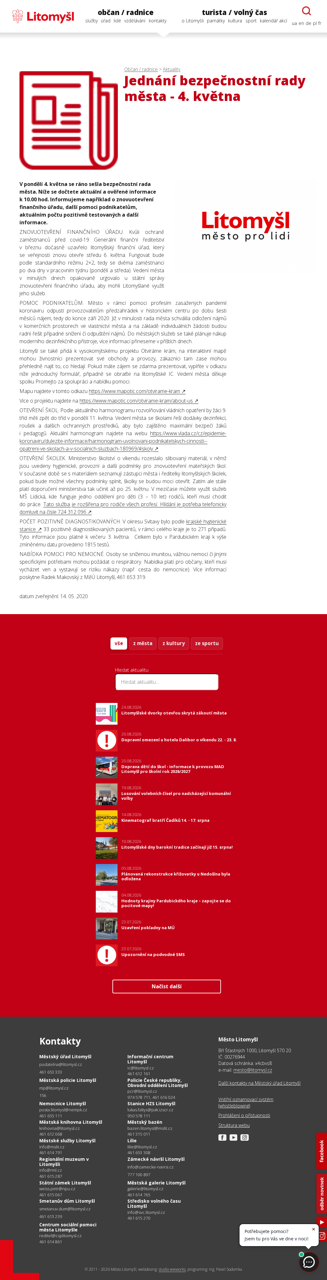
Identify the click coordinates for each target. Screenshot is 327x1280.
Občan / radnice (141, 69)
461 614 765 (138, 1195)
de (308, 23)
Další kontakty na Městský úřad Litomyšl (259, 1083)
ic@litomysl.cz (140, 1068)
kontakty (157, 21)
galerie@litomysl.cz (145, 1188)
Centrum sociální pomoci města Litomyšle (67, 1227)
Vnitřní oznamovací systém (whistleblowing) (245, 1102)
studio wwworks (172, 1269)
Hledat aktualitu (131, 670)
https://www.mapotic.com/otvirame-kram (134, 391)
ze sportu (207, 643)
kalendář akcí (273, 21)
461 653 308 (138, 1152)
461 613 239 (50, 1216)
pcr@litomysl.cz (142, 1091)
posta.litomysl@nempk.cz (63, 1109)
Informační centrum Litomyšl (150, 1059)
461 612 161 (138, 1073)
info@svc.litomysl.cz (146, 1212)
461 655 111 (50, 1116)
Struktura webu (234, 1125)
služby (91, 21)
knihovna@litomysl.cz (59, 1128)
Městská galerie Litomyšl (156, 1183)
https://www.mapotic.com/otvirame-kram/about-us (136, 400)
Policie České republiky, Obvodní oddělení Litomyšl (157, 1082)
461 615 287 (50, 1176)
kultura (235, 21)
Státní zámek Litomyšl (65, 1183)
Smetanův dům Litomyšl (67, 1201)
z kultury (174, 643)
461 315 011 (138, 1134)
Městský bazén (144, 1122)
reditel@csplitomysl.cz (60, 1235)
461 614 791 (50, 1152)
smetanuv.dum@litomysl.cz (65, 1209)
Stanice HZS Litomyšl (151, 1103)
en (301, 23)
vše (119, 643)
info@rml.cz (50, 1170)
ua (294, 23)
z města (142, 643)
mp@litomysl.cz (54, 1088)
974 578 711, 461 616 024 (151, 1097)
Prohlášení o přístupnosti (244, 1115)
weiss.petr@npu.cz (57, 1188)
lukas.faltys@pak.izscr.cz (150, 1109)
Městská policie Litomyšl (67, 1080)
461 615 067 (50, 1195)
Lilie (132, 1140)
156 (42, 1095)
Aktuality (171, 69)
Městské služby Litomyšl (67, 1140)
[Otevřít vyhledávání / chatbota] (306, 11)
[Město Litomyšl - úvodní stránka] (40, 16)
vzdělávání (134, 21)
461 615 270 (138, 1218)
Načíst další (167, 986)
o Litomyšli (193, 21)
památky (216, 21)
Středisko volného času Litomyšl (154, 1203)
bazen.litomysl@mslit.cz (149, 1128)
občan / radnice (126, 12)
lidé (117, 21)
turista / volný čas (234, 12)
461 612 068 (50, 1134)
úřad (105, 21)
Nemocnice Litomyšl (62, 1103)
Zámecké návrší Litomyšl (156, 1159)
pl (315, 23)
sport (251, 21)
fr (319, 23)
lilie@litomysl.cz (142, 1147)
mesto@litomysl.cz (252, 1070)
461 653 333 (50, 1072)
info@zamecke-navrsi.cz (150, 1167)
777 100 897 (138, 1174)
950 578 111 (138, 1116)
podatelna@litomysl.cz (60, 1064)
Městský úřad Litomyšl (65, 1056)
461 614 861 (50, 1242)
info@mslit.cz (52, 1147)
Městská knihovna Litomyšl (70, 1122)
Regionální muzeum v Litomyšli (64, 1161)
